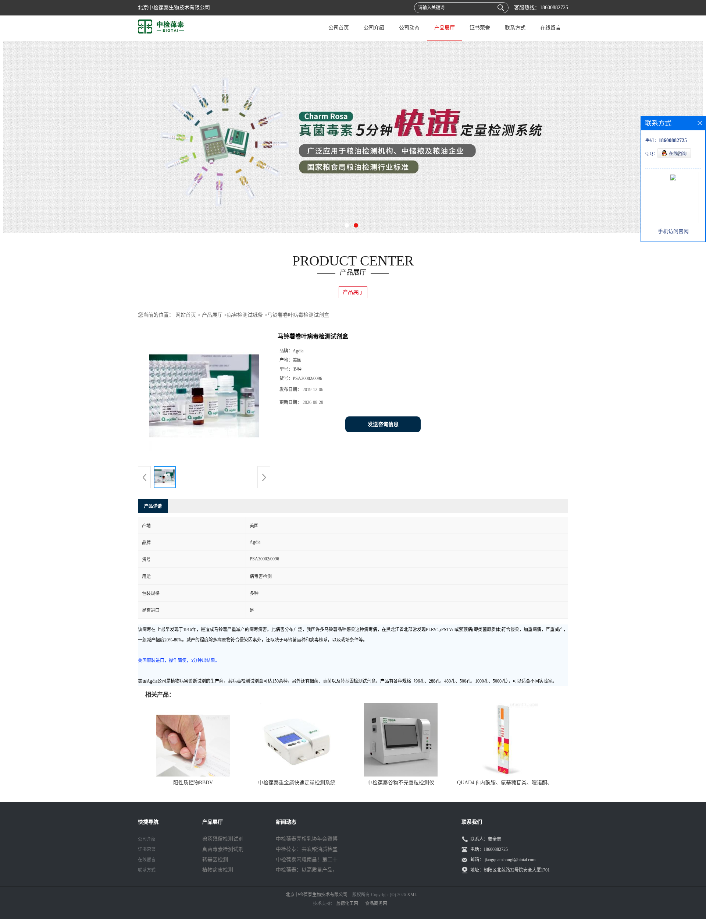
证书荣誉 (480, 28)
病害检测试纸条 (245, 315)
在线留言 (550, 28)
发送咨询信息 (383, 424)
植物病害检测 (217, 870)
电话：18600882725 (489, 849)
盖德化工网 (347, 903)
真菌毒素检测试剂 (222, 849)
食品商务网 (376, 903)
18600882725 (554, 7)
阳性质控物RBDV (193, 782)
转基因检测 (215, 859)
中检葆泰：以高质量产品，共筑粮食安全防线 (307, 871)
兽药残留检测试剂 (222, 839)
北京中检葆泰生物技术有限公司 (316, 894)
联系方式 (515, 28)
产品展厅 (444, 28)
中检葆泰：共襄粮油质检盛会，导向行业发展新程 (307, 850)
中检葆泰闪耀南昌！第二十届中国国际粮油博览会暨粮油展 (307, 861)
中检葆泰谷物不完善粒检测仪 (400, 782)
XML (412, 894)
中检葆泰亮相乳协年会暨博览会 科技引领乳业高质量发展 (307, 840)
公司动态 (409, 28)
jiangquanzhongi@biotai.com (510, 859)
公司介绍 (374, 28)
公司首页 (338, 28)
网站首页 (185, 315)
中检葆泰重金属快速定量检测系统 (296, 782)
